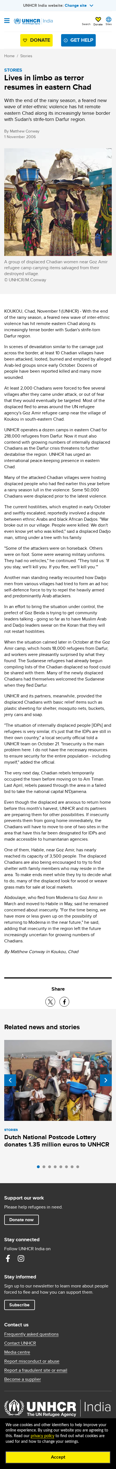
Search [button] (86, 24)
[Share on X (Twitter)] (50, 1002)
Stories (26, 56)
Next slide (106, 1080)
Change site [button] (76, 5)
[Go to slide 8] (79, 1168)
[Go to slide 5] (62, 1168)
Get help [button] (81, 40)
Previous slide (10, 1080)
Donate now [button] (21, 1219)
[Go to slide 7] (73, 1168)
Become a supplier (22, 1379)
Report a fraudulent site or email (35, 1370)
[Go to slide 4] (56, 1168)
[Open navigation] (7, 21)
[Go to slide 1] (40, 1168)
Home (9, 56)
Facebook (8, 1258)
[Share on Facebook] (64, 1002)
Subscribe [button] (19, 1305)
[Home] (33, 21)
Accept (58, 1457)
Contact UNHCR (20, 1343)
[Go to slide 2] (45, 1168)
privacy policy (42, 1436)
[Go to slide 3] (51, 1168)
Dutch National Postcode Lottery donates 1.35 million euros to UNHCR (56, 1140)
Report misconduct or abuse (31, 1361)
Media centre (17, 1352)
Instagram (20, 1258)
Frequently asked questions (31, 1334)
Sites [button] (109, 24)
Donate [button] (98, 24)
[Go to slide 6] (68, 1168)
